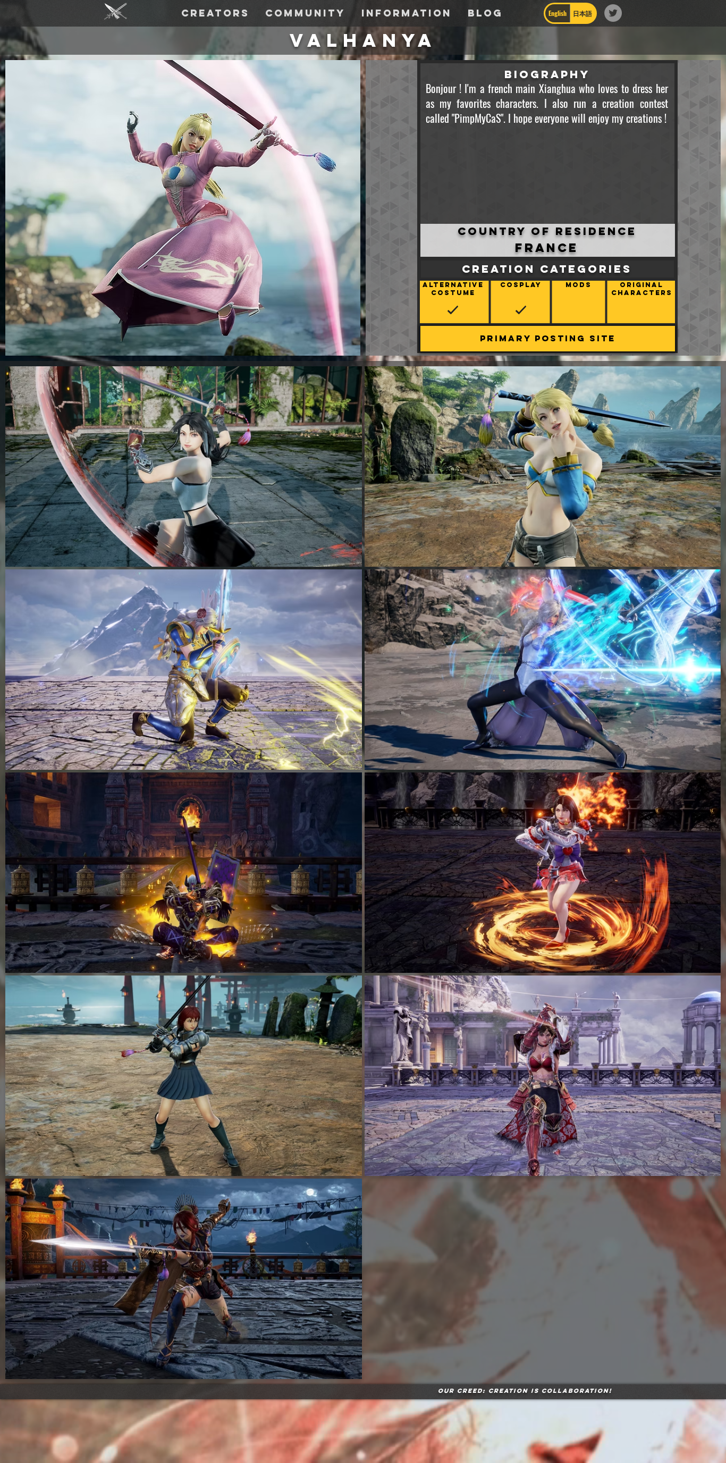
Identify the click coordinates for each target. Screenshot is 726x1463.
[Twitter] (613, 13)
